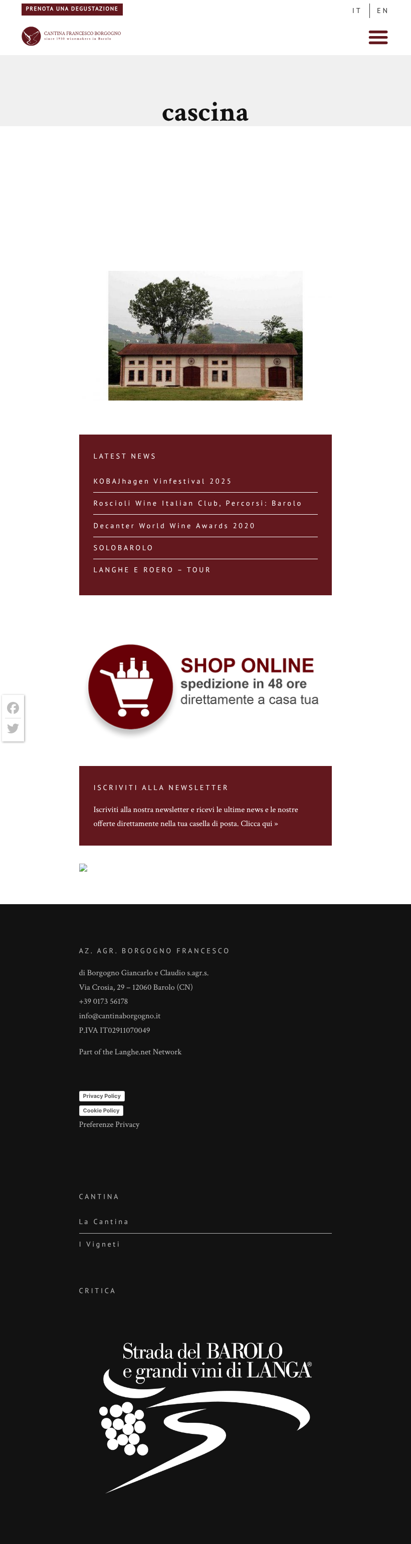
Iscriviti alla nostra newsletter (141, 809)
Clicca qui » (259, 823)
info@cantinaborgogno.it (120, 1015)
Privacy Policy (102, 1095)
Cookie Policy (101, 1110)
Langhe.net (133, 1051)
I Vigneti (100, 1244)
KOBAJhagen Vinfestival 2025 (163, 481)
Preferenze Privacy (109, 1124)
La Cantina (104, 1221)
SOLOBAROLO (123, 547)
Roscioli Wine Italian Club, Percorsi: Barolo (197, 503)
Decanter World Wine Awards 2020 (174, 525)
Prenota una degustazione (72, 9)
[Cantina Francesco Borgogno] (72, 44)
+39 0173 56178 (103, 1001)
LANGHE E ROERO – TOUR (152, 569)
